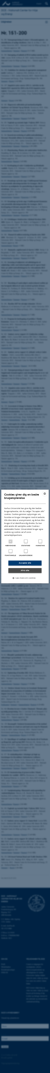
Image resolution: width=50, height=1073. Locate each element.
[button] (25, 578)
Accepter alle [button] (25, 563)
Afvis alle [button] (25, 570)
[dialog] (25, 536)
